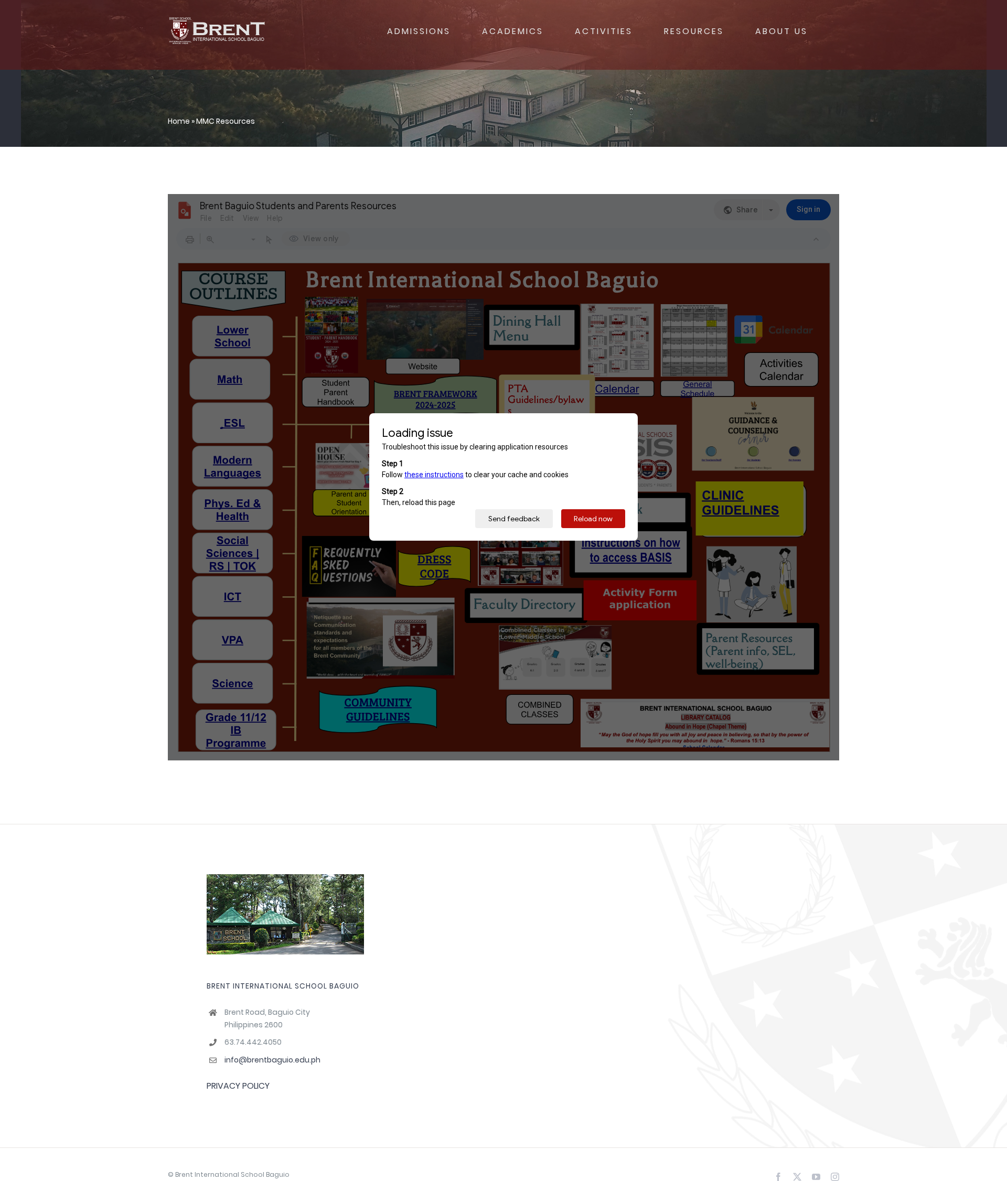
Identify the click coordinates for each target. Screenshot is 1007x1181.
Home (179, 121)
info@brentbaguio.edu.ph (272, 1060)
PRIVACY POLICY (238, 1086)
